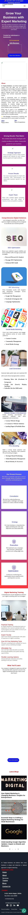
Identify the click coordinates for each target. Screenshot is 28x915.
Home (4, 872)
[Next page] (18, 849)
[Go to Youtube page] (18, 905)
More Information (13, 760)
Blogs (4, 883)
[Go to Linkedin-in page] (14, 905)
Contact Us (6, 886)
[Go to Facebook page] (7, 905)
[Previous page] (9, 849)
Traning (5, 880)
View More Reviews (14, 55)
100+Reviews (14, 43)
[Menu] (25, 6)
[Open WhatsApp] (23, 910)
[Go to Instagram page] (11, 905)
